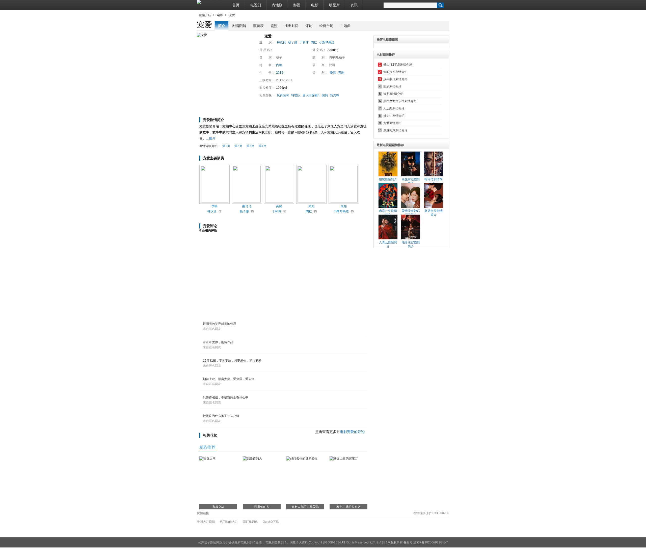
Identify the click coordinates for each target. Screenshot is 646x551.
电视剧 (255, 5)
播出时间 (291, 26)
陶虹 (314, 42)
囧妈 (325, 95)
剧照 (274, 26)
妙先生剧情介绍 (394, 116)
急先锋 (334, 95)
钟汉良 (281, 42)
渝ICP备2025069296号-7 (430, 542)
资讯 (354, 5)
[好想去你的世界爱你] (301, 458)
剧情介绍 (205, 15)
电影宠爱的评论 (352, 432)
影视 (296, 5)
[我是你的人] (252, 458)
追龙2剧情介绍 (393, 94)
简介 (221, 26)
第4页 (262, 146)
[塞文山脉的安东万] (344, 458)
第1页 (226, 146)
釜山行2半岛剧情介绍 (397, 64)
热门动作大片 (229, 522)
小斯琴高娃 (326, 42)
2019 (279, 72)
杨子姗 (292, 42)
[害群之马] (207, 458)
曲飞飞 (246, 206)
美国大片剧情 (206, 522)
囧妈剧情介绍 (392, 86)
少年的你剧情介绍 (395, 79)
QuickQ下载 (271, 522)
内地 (279, 65)
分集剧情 (281, 542)
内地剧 (277, 5)
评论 (308, 26)
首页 (235, 5)
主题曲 (345, 26)
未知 (311, 206)
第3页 (250, 146)
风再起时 (283, 95)
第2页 (238, 146)
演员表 (258, 26)
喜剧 (341, 72)
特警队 (295, 95)
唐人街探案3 (311, 95)
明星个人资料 (299, 542)
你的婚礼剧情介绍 (395, 72)
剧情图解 (239, 26)
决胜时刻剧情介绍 (395, 130)
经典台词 (326, 26)
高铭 (279, 206)
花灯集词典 (250, 522)
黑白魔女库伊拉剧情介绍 (400, 101)
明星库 (334, 5)
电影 (314, 5)
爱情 (333, 72)
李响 (214, 206)
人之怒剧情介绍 (394, 108)
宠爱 (232, 15)
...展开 (211, 138)
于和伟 (304, 42)
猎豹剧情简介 (388, 179)
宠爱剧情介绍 (392, 123)
